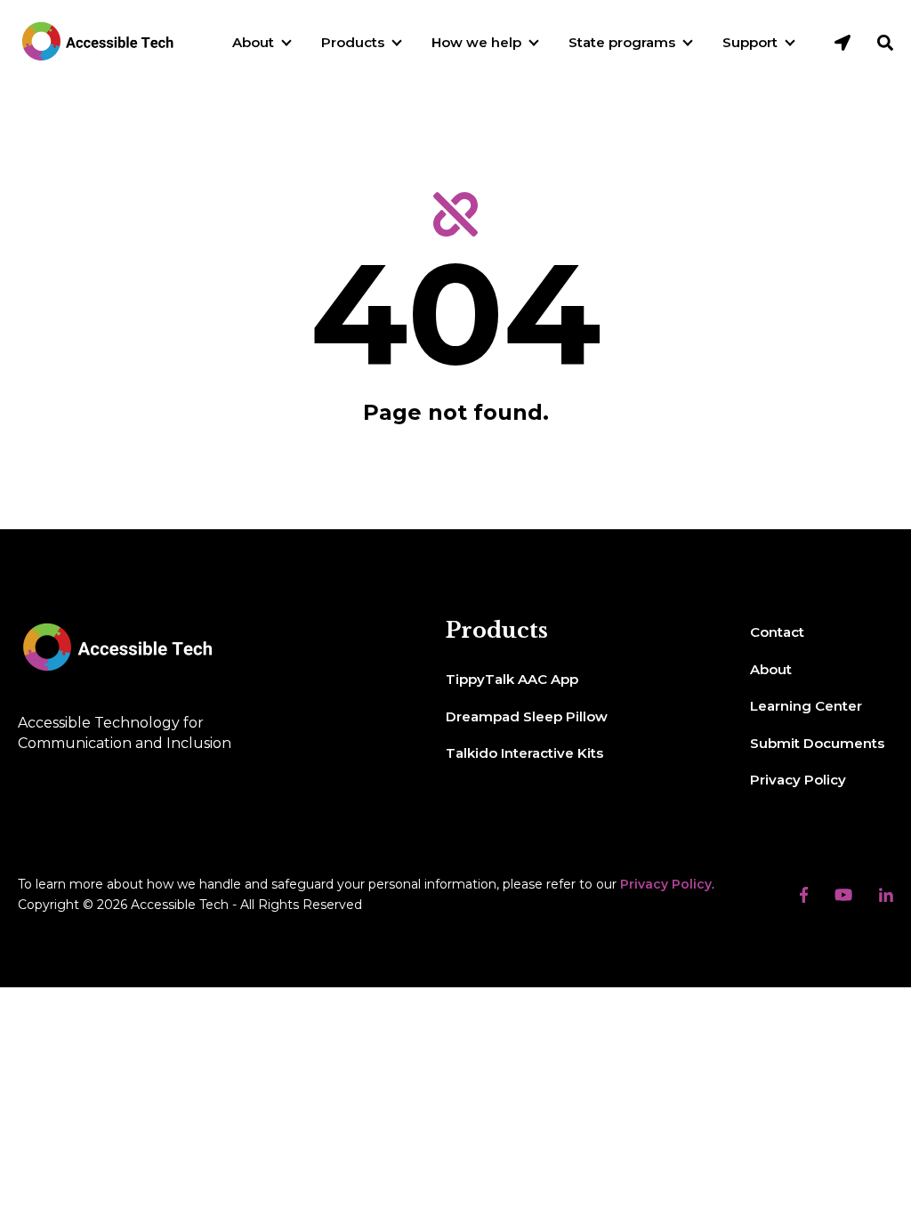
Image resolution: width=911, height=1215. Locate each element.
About (253, 42)
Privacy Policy (798, 779)
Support (750, 42)
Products (352, 42)
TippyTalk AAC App (512, 679)
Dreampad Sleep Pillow (527, 716)
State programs (621, 42)
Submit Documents (817, 743)
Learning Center (806, 705)
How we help (476, 42)
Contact (777, 632)
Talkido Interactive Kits (524, 752)
